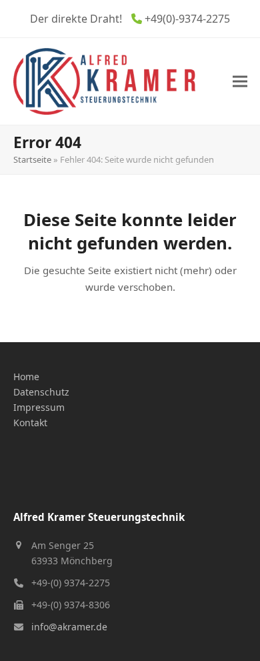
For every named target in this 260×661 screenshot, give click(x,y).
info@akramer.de (69, 626)
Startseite (32, 159)
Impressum (39, 407)
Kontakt (30, 422)
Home (26, 376)
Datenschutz (41, 392)
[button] (240, 81)
